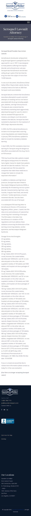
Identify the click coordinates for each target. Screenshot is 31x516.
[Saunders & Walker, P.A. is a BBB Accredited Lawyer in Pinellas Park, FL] (7, 422)
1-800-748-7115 (11, 16)
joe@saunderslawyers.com (9, 403)
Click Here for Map (6, 435)
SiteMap (3, 439)
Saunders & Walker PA (18, 509)
